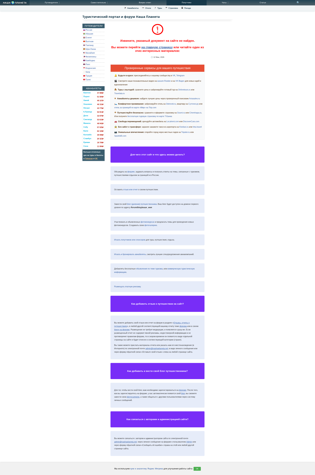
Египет (88, 38)
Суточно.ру (193, 104)
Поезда (187, 8)
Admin (189, 442)
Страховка (173, 8)
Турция (88, 76)
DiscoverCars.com (191, 121)
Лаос (87, 64)
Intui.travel (197, 127)
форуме (131, 172)
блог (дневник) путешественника (142, 204)
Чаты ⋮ (225, 2)
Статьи (263, 2)
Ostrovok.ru (171, 104)
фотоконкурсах (147, 222)
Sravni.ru (181, 113)
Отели (148, 8)
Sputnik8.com (120, 136)
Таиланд (89, 45)
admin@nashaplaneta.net (156, 348)
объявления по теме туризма (149, 269)
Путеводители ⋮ (52, 2)
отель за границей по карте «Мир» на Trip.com (135, 107)
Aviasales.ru (194, 99)
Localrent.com (172, 121)
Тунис (88, 80)
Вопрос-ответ (145, 2)
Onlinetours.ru (184, 90)
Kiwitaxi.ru (184, 127)
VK (96, 158)
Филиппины (90, 57)
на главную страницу (157, 47)
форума (183, 326)
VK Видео (179, 81)
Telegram (89, 158)
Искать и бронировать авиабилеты (130, 254)
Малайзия (90, 53)
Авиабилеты (133, 8)
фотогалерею (150, 225)
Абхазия (89, 34)
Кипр (87, 72)
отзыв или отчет (130, 189)
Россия (88, 30)
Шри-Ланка (90, 49)
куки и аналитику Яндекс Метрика (146, 468)
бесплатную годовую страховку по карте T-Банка (149, 116)
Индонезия (90, 68)
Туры (159, 8)
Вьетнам (89, 41)
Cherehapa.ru (195, 113)
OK (197, 469)
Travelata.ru (119, 93)
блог (183, 393)
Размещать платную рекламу (127, 287)
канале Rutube (164, 81)
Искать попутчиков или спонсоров (129, 240)
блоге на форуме (122, 330)
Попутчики (186, 2)
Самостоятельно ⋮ (99, 2)
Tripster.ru (185, 132)
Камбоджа (90, 60)
